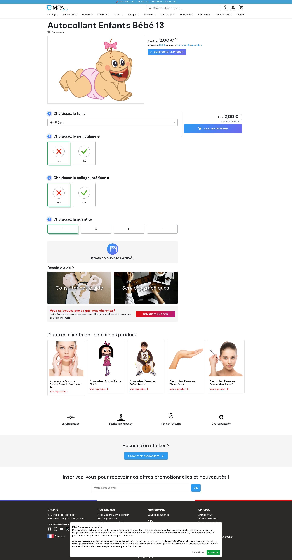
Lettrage (52, 14)
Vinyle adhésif (186, 14)
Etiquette (102, 14)
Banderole (148, 14)
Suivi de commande (158, 514)
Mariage (132, 14)
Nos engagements (208, 522)
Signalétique (204, 14)
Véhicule (86, 14)
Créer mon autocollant (143, 456)
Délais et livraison (207, 518)
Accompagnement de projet (113, 514)
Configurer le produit (168, 52)
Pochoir (241, 14)
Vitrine (117, 14)
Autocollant (69, 14)
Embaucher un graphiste (111, 522)
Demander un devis (155, 314)
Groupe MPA (205, 514)
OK (196, 488)
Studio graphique (107, 518)
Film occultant (223, 14)
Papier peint (166, 14)
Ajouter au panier (216, 128)
